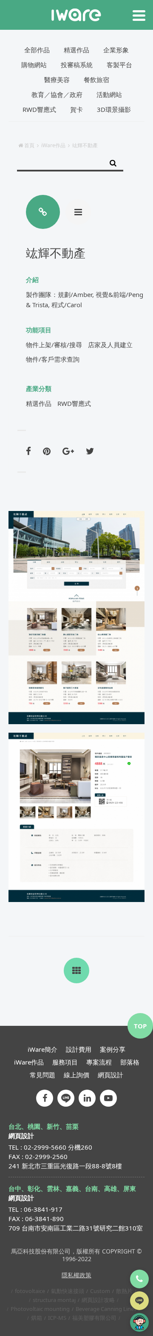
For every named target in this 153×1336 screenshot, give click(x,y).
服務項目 (65, 1062)
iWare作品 (53, 145)
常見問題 (42, 1075)
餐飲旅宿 (96, 79)
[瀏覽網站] (43, 212)
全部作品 (37, 50)
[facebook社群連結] (44, 1098)
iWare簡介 (42, 1049)
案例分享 (112, 1049)
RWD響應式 (39, 109)
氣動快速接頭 (67, 1291)
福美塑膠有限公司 (94, 1318)
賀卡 (76, 109)
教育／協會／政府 (56, 94)
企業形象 (116, 50)
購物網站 (34, 64)
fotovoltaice (30, 1291)
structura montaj (54, 1300)
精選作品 (76, 50)
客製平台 (119, 64)
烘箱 (36, 1318)
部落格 (129, 1062)
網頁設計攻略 (98, 1300)
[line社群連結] (65, 1098)
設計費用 (78, 1049)
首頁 (29, 145)
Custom (100, 1291)
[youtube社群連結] (108, 1098)
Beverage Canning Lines (106, 1309)
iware (76, 15)
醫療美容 (57, 79)
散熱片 (124, 1291)
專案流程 (99, 1062)
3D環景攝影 (114, 109)
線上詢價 (76, 1075)
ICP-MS (57, 1318)
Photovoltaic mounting (40, 1309)
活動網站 (109, 94)
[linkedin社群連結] (87, 1098)
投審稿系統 (77, 64)
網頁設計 (110, 1075)
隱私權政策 (76, 1275)
